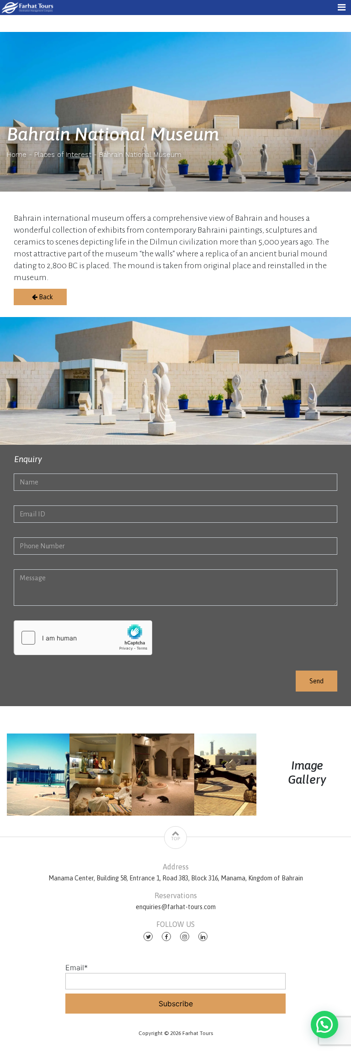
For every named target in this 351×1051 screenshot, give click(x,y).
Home (17, 155)
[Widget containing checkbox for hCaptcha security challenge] (83, 637)
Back (45, 297)
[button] (324, 1024)
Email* (76, 967)
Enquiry (28, 459)
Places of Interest (62, 155)
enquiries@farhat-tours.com (176, 907)
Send (316, 681)
